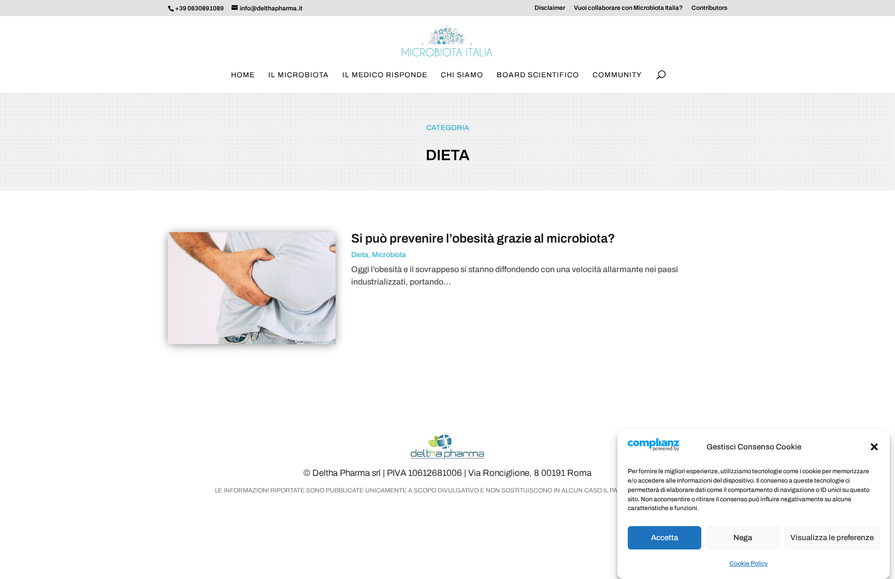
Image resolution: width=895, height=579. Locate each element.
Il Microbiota (298, 75)
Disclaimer (550, 8)
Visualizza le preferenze (832, 537)
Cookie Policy (748, 563)
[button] (874, 447)
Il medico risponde (384, 75)
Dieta (359, 255)
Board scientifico (538, 75)
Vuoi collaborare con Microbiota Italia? (628, 8)
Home (243, 75)
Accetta (664, 537)
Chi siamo (462, 75)
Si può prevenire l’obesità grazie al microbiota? (483, 238)
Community (617, 75)
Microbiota (389, 255)
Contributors (709, 8)
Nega (742, 537)
